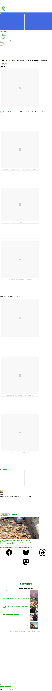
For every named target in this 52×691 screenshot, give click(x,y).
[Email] (4, 66)
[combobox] (4, 41)
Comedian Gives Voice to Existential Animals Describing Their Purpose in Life (13, 516)
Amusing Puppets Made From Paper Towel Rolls (8, 514)
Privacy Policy (2, 686)
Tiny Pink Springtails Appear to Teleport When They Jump (12, 590)
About (3, 32)
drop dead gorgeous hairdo (14, 111)
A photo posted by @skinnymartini (15, 452)
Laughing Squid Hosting (26, 584)
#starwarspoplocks (29, 110)
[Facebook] (0, 66)
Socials (3, 36)
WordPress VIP (16, 688)
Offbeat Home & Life (4, 469)
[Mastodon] (26, 565)
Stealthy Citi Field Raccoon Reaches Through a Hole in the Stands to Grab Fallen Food (15, 540)
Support (3, 37)
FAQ (3, 33)
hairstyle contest (16, 296)
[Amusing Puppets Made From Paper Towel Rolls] (4, 513)
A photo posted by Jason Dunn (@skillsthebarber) (15, 395)
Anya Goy (44, 110)
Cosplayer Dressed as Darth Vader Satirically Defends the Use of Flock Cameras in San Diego (16, 542)
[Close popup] (0, 13)
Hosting (3, 34)
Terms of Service (8, 686)
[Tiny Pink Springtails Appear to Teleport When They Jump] (34, 597)
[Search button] (10, 41)
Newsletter (3, 35)
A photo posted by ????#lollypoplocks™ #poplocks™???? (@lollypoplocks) (15, 169)
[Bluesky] (1, 66)
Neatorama (10, 469)
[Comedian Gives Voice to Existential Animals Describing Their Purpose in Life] (4, 515)
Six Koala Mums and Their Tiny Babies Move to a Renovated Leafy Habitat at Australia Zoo (16, 545)
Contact (3, 38)
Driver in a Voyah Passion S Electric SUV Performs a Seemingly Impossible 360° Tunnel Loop (16, 547)
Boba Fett (25, 111)
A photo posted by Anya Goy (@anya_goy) (15, 222)
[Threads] (3, 66)
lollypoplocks (8, 110)
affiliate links (19, 631)
